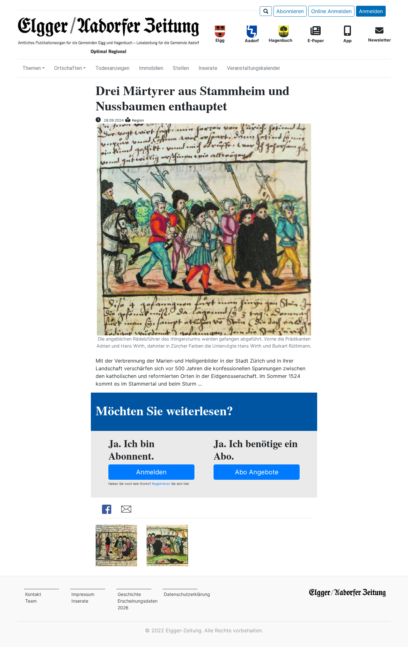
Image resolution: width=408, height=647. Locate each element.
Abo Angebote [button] (257, 472)
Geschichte (129, 594)
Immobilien (151, 68)
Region (138, 120)
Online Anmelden (331, 11)
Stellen (181, 68)
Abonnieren (290, 11)
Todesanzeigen (112, 68)
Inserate (208, 68)
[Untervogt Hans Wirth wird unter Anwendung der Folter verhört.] (116, 545)
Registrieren (161, 483)
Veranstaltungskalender (253, 68)
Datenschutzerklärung (187, 594)
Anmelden (371, 11)
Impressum (82, 594)
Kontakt (33, 594)
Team (31, 601)
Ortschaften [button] (68, 68)
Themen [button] (31, 68)
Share (106, 509)
